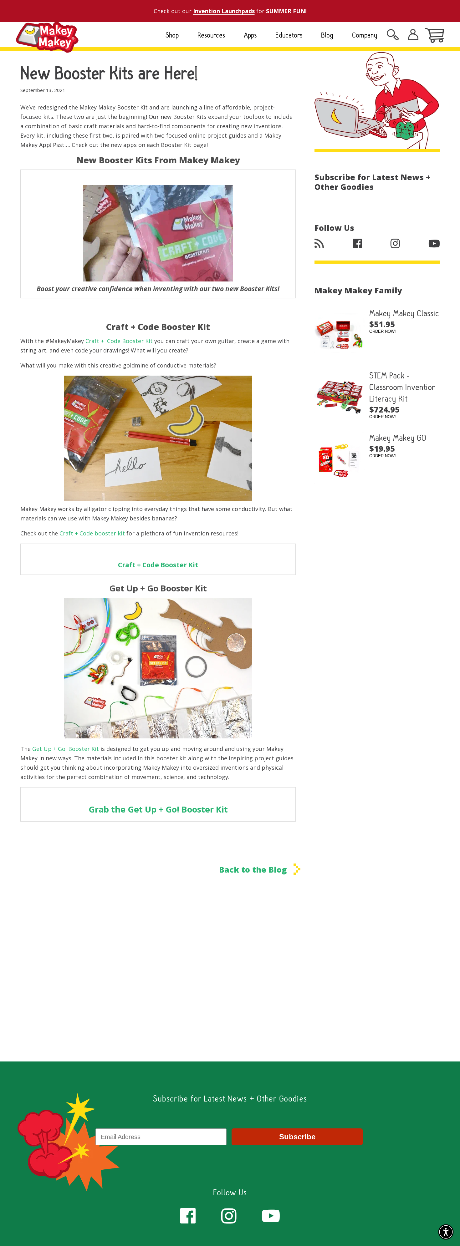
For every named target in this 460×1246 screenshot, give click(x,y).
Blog (327, 35)
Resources (211, 35)
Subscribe (297, 1136)
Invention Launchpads (224, 11)
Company (364, 35)
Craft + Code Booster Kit (119, 341)
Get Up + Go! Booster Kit (65, 748)
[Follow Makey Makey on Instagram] (229, 1215)
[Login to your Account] (393, 36)
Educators (288, 35)
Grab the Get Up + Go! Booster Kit (158, 809)
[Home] (47, 47)
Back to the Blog (254, 869)
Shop (172, 35)
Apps (250, 35)
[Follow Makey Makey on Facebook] (188, 1215)
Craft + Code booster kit (92, 533)
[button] (446, 1232)
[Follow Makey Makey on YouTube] (271, 1215)
